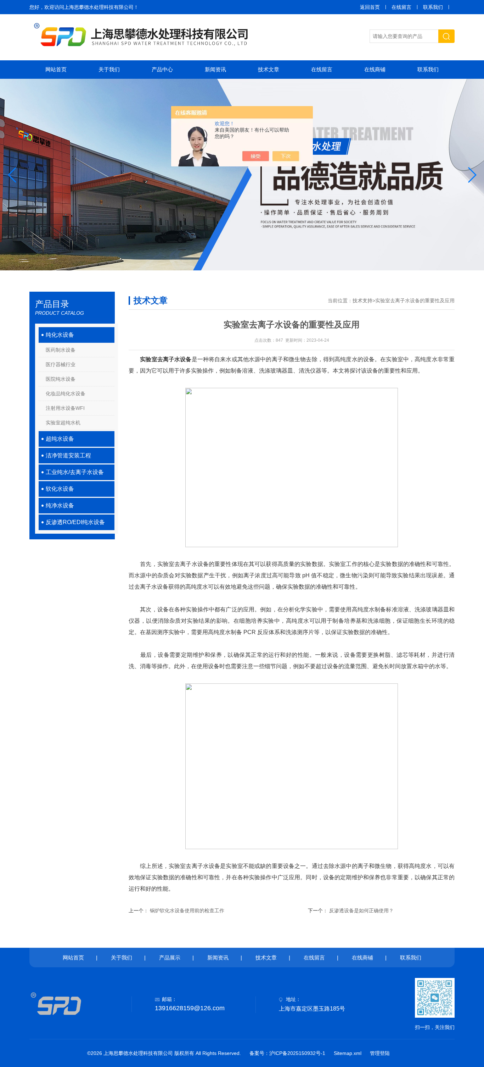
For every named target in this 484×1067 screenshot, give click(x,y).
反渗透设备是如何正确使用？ (361, 910)
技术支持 (362, 300)
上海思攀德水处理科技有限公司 (99, 7)
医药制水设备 (60, 350)
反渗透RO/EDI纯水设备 (75, 522)
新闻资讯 (215, 69)
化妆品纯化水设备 (65, 393)
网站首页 (56, 69)
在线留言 (401, 7)
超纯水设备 (60, 439)
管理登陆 (380, 1053)
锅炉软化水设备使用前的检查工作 (187, 910)
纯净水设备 (60, 505)
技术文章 (268, 69)
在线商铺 (374, 69)
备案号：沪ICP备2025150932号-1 (287, 1053)
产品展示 (169, 958)
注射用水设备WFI (65, 408)
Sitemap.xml (347, 1053)
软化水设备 (60, 489)
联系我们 (433, 7)
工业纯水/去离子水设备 (75, 472)
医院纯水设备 (60, 379)
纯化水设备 (60, 335)
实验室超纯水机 (63, 422)
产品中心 (162, 69)
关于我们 (109, 69)
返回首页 (370, 7)
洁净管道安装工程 (68, 455)
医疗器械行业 (60, 364)
